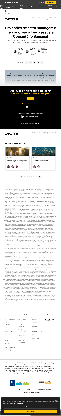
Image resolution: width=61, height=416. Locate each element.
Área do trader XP (36, 338)
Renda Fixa (8, 340)
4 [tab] (31, 176)
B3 (11, 389)
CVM (28, 389)
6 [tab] (36, 176)
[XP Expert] (11, 2)
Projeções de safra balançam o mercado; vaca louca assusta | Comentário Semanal (26, 13)
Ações (10, 11)
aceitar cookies (31, 411)
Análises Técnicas (10, 331)
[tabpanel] (17, 158)
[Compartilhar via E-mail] (42, 62)
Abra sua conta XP (51, 2)
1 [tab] (25, 176)
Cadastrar (30, 99)
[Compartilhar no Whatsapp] (34, 62)
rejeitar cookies (30, 406)
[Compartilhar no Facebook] (26, 62)
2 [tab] (27, 176)
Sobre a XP (34, 319)
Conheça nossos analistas (49, 319)
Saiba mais (20, 403)
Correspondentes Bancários (32, 392)
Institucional (35, 322)
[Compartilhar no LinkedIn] (38, 62)
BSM (20, 389)
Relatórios (17, 11)
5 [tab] (34, 176)
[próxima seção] (39, 176)
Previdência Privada (10, 344)
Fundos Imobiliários (10, 319)
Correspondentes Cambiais (44, 389)
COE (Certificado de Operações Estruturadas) (10, 349)
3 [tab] (29, 176)
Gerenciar (12, 403)
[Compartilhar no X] (30, 62)
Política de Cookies (37, 331)
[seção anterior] (22, 176)
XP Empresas (35, 335)
